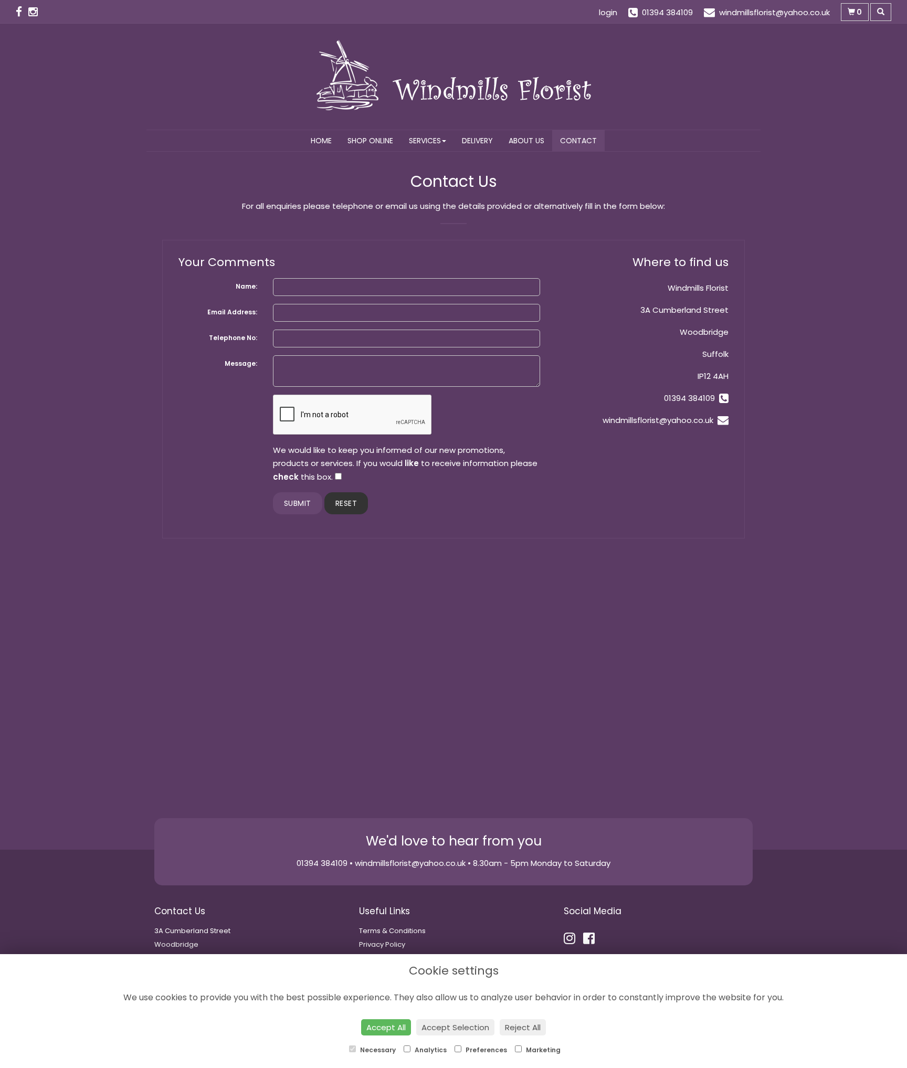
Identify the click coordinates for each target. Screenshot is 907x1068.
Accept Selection (455, 1027)
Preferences (485, 1049)
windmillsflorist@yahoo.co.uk (658, 420)
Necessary (377, 1049)
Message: (241, 363)
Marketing (542, 1049)
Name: (246, 286)
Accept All (386, 1027)
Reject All (523, 1027)
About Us (526, 140)
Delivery (477, 140)
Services (425, 140)
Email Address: (232, 312)
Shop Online (370, 140)
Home (321, 140)
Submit (297, 503)
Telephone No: (233, 337)
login (608, 12)
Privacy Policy (382, 944)
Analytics (430, 1049)
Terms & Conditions (392, 931)
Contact (578, 140)
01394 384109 (691, 398)
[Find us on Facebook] (22, 11)
